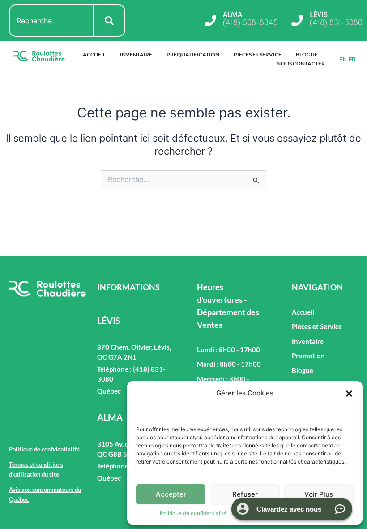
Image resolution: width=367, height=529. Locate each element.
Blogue (307, 54)
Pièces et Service (258, 54)
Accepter (171, 494)
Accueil (94, 54)
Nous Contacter (301, 63)
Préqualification (192, 54)
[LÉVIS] (297, 20)
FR (352, 59)
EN (343, 59)
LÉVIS (319, 15)
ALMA (232, 15)
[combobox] (51, 20)
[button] (349, 393)
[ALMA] (210, 20)
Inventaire (136, 54)
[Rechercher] (109, 20)
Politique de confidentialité (193, 513)
